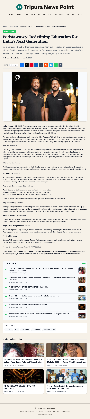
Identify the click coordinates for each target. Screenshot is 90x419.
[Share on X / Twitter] (27, 65)
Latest (8, 329)
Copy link (14, 65)
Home (10, 15)
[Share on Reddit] (46, 65)
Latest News (22, 15)
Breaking (47, 15)
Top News (36, 15)
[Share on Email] (60, 65)
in (36, 65)
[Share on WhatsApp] (56, 65)
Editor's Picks (74, 15)
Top (16, 329)
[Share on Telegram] (51, 65)
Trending (60, 15)
